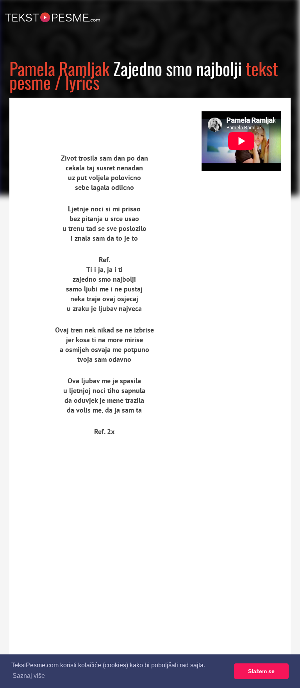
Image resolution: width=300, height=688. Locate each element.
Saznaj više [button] (28, 675)
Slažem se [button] (261, 671)
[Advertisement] (81, 119)
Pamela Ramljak (59, 68)
